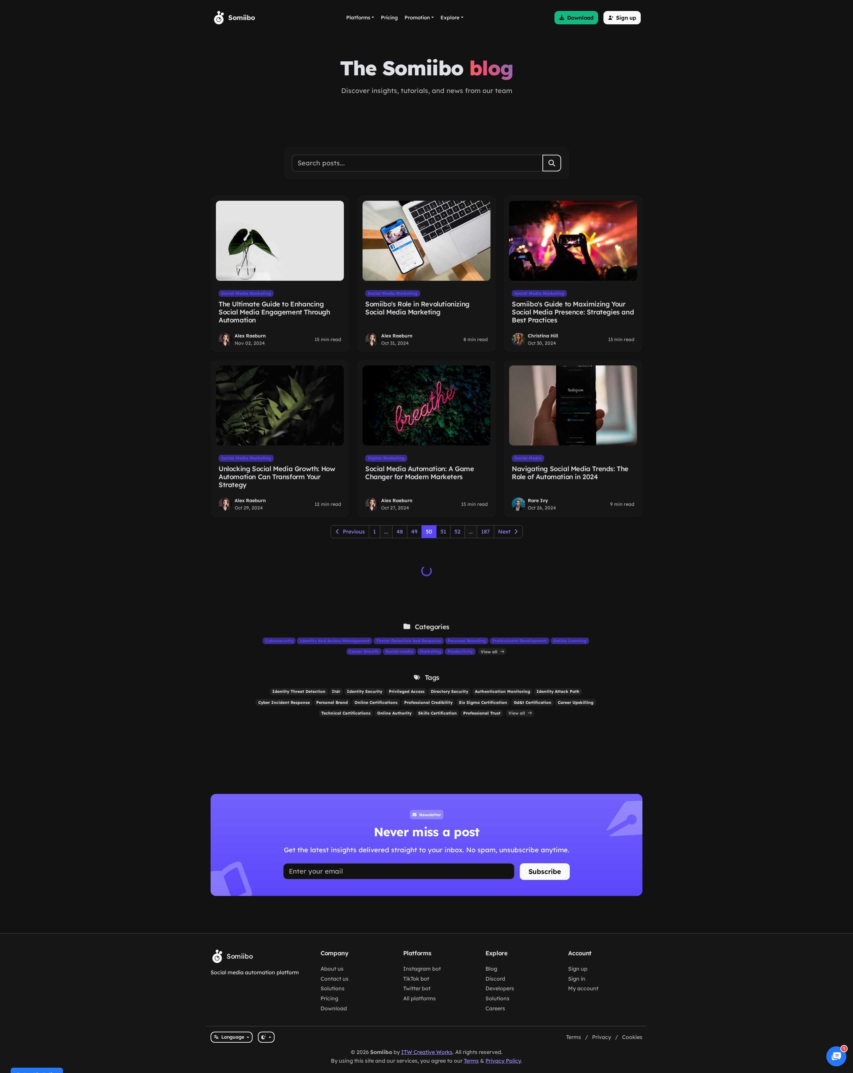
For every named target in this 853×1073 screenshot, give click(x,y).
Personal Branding (466, 640)
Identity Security (364, 691)
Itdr (336, 691)
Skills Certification (437, 713)
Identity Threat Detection (299, 691)
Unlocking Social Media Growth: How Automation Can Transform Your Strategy (277, 476)
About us (332, 968)
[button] (576, 17)
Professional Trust (481, 713)
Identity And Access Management (335, 640)
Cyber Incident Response (284, 702)
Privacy (601, 1037)
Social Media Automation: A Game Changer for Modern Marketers (419, 472)
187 (485, 531)
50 (429, 531)
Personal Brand (332, 702)
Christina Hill (543, 336)
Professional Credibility (428, 702)
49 (414, 531)
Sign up (577, 968)
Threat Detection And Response (408, 640)
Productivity (460, 651)
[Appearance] (266, 1037)
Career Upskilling (575, 702)
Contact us (335, 978)
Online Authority (394, 713)
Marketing (430, 651)
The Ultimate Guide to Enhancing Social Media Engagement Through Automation (274, 312)
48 (400, 531)
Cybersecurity (279, 640)
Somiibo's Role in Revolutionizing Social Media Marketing (417, 308)
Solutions (333, 988)
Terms (573, 1037)
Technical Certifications (346, 713)
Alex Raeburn (250, 336)
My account (583, 988)
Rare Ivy (538, 500)
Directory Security (449, 691)
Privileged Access (407, 691)
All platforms (419, 998)
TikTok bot (416, 978)
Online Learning (569, 640)
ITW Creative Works (426, 1052)
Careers (495, 1008)
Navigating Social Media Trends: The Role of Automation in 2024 (570, 472)
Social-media (399, 651)
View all (490, 651)
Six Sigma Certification (483, 702)
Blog (491, 968)
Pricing (329, 998)
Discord (495, 978)
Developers (499, 988)
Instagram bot (422, 968)
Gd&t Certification (532, 702)
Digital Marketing (386, 457)
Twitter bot (416, 988)
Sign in (576, 978)
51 (443, 531)
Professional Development (519, 640)
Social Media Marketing (246, 293)
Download (334, 1008)
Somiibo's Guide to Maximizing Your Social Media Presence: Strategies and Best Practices (573, 312)
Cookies (632, 1037)
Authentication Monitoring (502, 691)
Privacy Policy (503, 1060)
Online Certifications (376, 702)
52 (457, 531)
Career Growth (364, 651)
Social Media (527, 457)
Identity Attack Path (557, 691)
